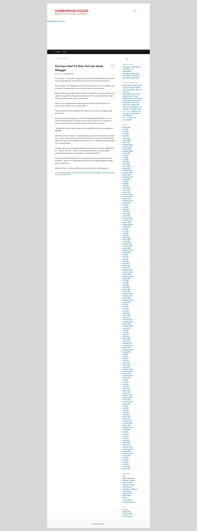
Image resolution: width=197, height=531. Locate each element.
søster (104, 173)
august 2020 (126, 278)
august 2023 (126, 203)
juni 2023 (125, 205)
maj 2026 (125, 134)
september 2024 (128, 177)
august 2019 (126, 302)
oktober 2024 (127, 175)
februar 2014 (127, 443)
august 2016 (126, 378)
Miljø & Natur (127, 495)
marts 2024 (126, 188)
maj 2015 (125, 410)
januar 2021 (126, 268)
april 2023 (126, 209)
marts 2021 (126, 263)
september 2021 (128, 250)
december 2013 (127, 447)
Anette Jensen (80, 173)
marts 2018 (126, 337)
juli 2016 (125, 380)
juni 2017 (125, 356)
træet (60, 174)
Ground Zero (98, 173)
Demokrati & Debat (129, 485)
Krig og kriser (127, 491)
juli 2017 (125, 354)
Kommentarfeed (128, 514)
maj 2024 (125, 183)
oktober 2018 (127, 324)
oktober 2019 (127, 298)
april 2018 (126, 335)
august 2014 (126, 430)
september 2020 (128, 276)
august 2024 (126, 179)
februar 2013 (127, 469)
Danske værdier (128, 483)
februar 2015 (127, 417)
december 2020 (127, 270)
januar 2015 (126, 419)
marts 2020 (126, 287)
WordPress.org (127, 516)
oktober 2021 (127, 248)
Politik (125, 498)
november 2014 (127, 423)
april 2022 (126, 235)
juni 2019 (125, 306)
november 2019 (127, 296)
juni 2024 (125, 181)
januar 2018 (126, 341)
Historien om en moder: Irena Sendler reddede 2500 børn (132, 113)
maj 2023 (125, 207)
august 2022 (126, 227)
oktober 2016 (127, 373)
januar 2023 (126, 216)
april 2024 (126, 186)
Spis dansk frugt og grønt (131, 78)
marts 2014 (126, 440)
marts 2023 (126, 211)
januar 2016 (126, 393)
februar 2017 (127, 365)
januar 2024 (126, 192)
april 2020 (126, 285)
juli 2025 (125, 155)
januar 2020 (126, 291)
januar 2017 (126, 367)
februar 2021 (127, 265)
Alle (124, 476)
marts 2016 (126, 389)
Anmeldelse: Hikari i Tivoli (131, 73)
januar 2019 (126, 317)
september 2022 (128, 224)
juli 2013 (125, 458)
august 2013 (126, 456)
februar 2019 (127, 315)
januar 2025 (126, 168)
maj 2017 (125, 358)
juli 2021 (125, 255)
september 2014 (128, 427)
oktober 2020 (127, 274)
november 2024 (127, 173)
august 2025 (126, 153)
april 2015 (126, 412)
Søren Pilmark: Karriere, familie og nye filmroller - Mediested (132, 87)
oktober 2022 (127, 222)
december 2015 (127, 395)
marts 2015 (126, 415)
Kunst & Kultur (127, 493)
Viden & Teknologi (128, 502)
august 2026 (126, 127)
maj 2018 (125, 332)
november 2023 (127, 196)
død (93, 173)
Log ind (125, 509)
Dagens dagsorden (65, 173)
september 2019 (128, 300)
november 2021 (127, 246)
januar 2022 (126, 242)
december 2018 (127, 319)
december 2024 (127, 170)
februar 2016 (127, 391)
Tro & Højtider (127, 500)
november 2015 (127, 397)
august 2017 (126, 352)
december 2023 (127, 194)
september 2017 (128, 350)
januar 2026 (126, 142)
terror (56, 174)
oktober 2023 (127, 198)
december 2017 (127, 343)
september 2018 (128, 326)
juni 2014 (125, 434)
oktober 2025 (127, 149)
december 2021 (127, 244)
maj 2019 (125, 309)
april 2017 (126, 360)
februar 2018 (127, 339)
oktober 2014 (127, 425)
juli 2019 (125, 304)
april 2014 (126, 438)
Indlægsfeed (127, 512)
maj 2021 (125, 259)
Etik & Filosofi (127, 487)
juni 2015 (125, 408)
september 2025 (128, 151)
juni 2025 (125, 157)
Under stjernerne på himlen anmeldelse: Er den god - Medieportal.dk (131, 96)
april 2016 (126, 386)
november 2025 (127, 147)
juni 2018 (125, 330)
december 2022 (127, 218)
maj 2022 (125, 233)
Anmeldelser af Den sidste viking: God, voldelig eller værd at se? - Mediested (131, 104)
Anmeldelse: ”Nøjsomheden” (132, 67)
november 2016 (127, 371)
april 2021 (126, 261)
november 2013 (127, 449)
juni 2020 (125, 281)
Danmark (88, 173)
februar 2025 (127, 166)
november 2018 (127, 322)
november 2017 (127, 345)
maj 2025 (125, 160)
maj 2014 (125, 436)
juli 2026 (125, 129)
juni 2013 (125, 460)
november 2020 (127, 272)
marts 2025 (126, 164)
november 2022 (127, 220)
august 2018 (126, 328)
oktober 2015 (127, 399)
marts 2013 (126, 466)
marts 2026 (126, 138)
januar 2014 (126, 445)
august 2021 (126, 252)
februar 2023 (127, 214)
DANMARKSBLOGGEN (71, 10)
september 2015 (128, 402)
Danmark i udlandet (129, 480)
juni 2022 (125, 231)
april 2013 (126, 464)
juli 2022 (125, 229)
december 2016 (127, 369)
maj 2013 (125, 462)
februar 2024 (127, 190)
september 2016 (128, 376)
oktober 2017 (127, 348)
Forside (58, 52)
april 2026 (126, 136)
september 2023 (128, 201)
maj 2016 (125, 384)
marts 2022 (126, 237)
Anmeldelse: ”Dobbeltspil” (131, 75)
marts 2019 (126, 313)
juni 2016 (125, 382)
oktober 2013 (127, 451)
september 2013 (128, 453)
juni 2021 (125, 257)
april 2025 (126, 162)
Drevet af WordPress (98, 524)
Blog (64, 52)
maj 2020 (125, 283)
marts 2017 (126, 363)
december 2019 (127, 294)
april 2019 (126, 311)
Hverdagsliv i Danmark (130, 489)
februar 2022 (127, 239)
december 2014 (127, 421)
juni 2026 (125, 132)
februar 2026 (127, 140)
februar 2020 (127, 289)
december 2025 (127, 145)
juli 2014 (125, 432)
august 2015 (126, 404)
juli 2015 (125, 406)
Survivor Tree (111, 173)
